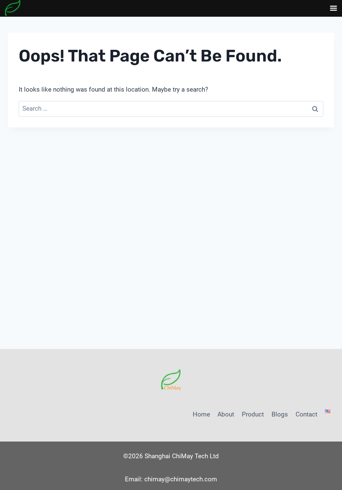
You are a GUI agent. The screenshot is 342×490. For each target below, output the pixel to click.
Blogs (280, 414)
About (225, 414)
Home (201, 414)
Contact (306, 414)
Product (253, 414)
